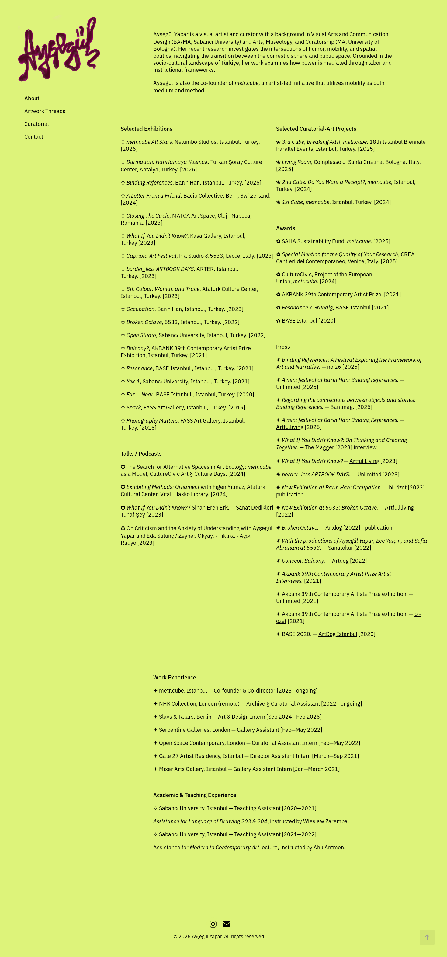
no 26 (334, 366)
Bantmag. (342, 406)
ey (142, 514)
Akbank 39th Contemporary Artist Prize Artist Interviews (333, 577)
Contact (33, 136)
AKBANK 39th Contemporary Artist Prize (331, 294)
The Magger (319, 447)
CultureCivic (297, 274)
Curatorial (36, 123)
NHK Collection (177, 703)
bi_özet (398, 487)
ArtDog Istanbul (337, 633)
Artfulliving (289, 426)
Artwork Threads (44, 110)
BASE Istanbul (299, 320)
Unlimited (288, 386)
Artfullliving (399, 507)
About (32, 98)
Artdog (333, 527)
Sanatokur (340, 547)
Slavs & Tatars (176, 716)
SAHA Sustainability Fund (313, 240)
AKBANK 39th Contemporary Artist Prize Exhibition (186, 351)
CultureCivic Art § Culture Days (188, 473)
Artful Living (364, 460)
